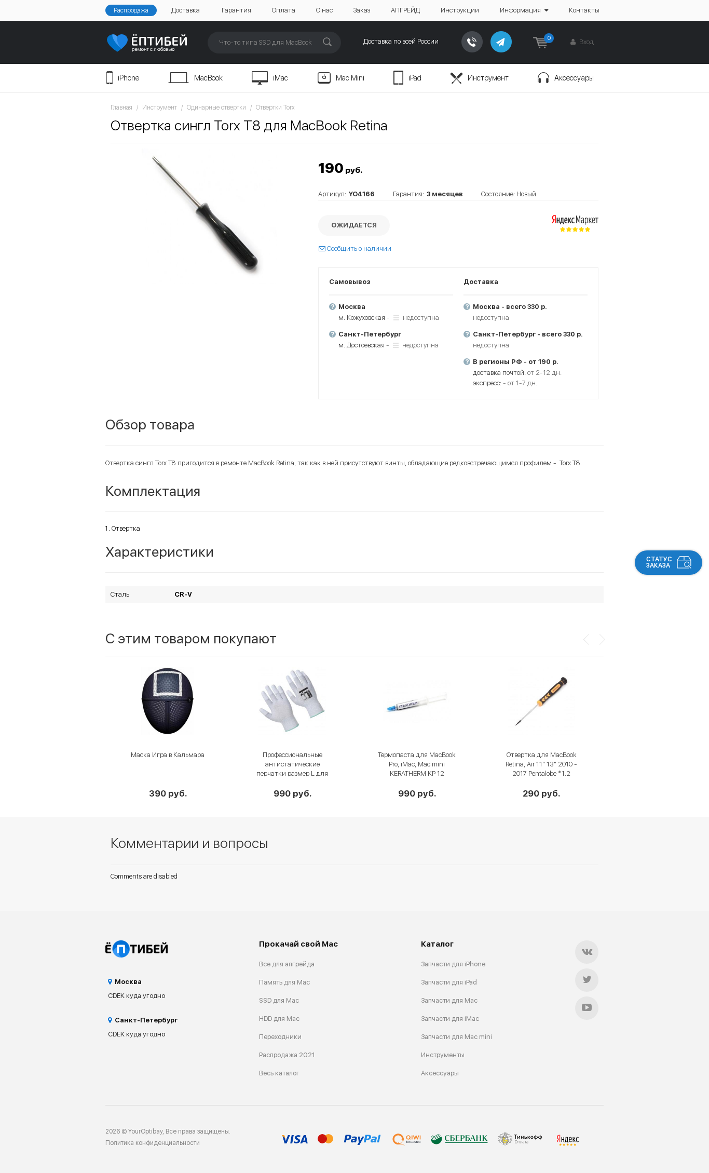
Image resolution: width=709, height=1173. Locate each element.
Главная (121, 107)
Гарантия (236, 10)
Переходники (280, 1036)
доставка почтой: (499, 372)
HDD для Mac (279, 1018)
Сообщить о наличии (358, 248)
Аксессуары (574, 78)
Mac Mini (350, 78)
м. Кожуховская (361, 317)
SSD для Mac (279, 1000)
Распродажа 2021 (287, 1054)
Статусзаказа (659, 562)
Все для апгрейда (287, 964)
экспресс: (487, 383)
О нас (324, 10)
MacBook (208, 78)
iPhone (128, 78)
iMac (280, 78)
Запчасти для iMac (450, 1018)
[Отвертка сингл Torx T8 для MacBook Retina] (209, 216)
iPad (414, 78)
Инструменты (443, 1054)
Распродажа (131, 10)
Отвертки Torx (275, 107)
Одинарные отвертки (216, 107)
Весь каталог (279, 1073)
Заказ (361, 10)
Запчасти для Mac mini (456, 1036)
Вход (586, 42)
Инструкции (460, 10)
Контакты (584, 10)
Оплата (283, 10)
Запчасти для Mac (449, 1000)
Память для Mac (284, 982)
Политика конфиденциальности (152, 1143)
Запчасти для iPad (449, 982)
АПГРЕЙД (405, 10)
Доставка (185, 10)
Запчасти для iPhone (453, 964)
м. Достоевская (361, 345)
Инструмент (488, 78)
